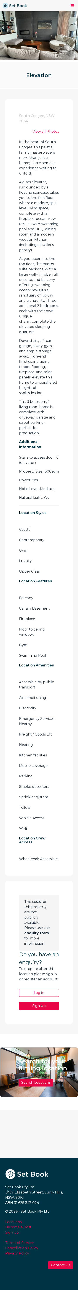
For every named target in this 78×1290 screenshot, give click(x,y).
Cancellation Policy (21, 1248)
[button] (72, 5)
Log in (39, 993)
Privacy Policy (17, 1253)
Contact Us (60, 1265)
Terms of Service (19, 1243)
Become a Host (18, 1227)
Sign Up (12, 1232)
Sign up (39, 1006)
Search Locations (35, 1082)
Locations (13, 1222)
